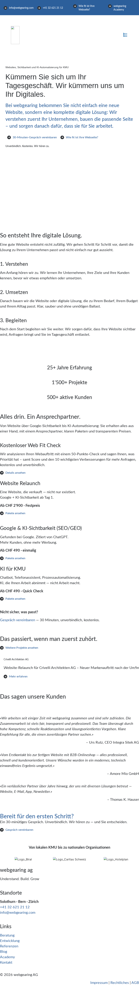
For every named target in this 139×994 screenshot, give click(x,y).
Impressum (99, 983)
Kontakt (6, 962)
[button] (125, 35)
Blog (3, 952)
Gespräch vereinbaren (17, 620)
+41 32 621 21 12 (15, 907)
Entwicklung (10, 941)
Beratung (7, 935)
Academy (7, 957)
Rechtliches (119, 983)
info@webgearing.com (17, 912)
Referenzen (9, 946)
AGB (135, 983)
